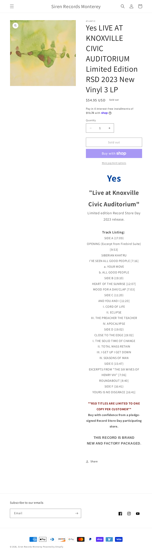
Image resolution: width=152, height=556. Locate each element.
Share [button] (94, 461)
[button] (12, 6)
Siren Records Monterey (30, 546)
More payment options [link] (114, 162)
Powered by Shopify (53, 546)
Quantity (91, 120)
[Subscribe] (76, 513)
